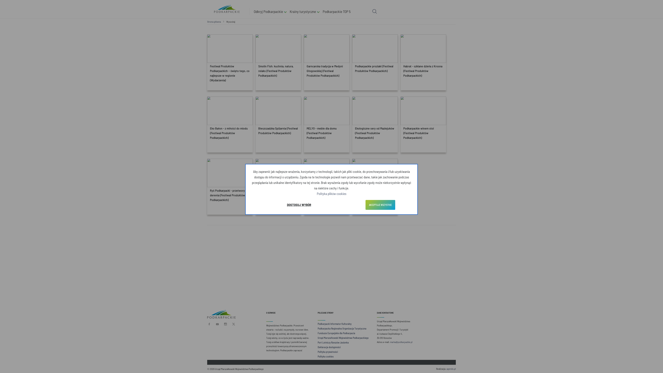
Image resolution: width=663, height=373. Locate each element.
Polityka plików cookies (331, 194)
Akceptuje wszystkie (380, 204)
